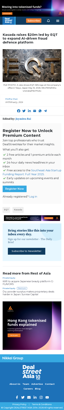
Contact (49, 384)
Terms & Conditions (42, 404)
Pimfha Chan (11, 99)
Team (25, 384)
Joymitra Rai (23, 118)
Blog (38, 389)
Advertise (37, 384)
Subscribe (34, 20)
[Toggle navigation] (57, 20)
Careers (28, 389)
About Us (15, 384)
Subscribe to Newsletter (26, 251)
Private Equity (9, 278)
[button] (48, 20)
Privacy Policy (19, 404)
